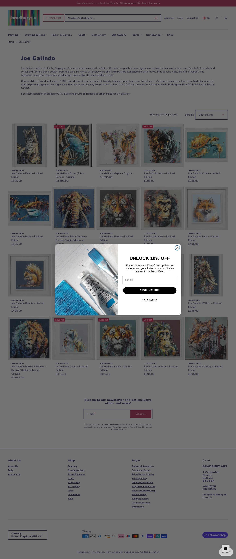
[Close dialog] (177, 247)
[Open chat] (226, 548)
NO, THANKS (149, 300)
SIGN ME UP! (149, 290)
